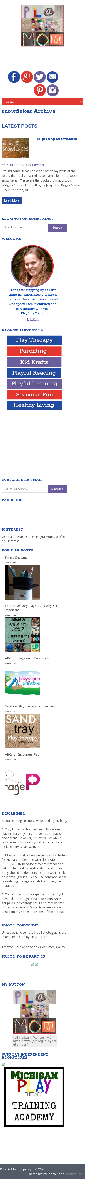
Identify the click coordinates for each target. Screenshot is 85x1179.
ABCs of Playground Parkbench (27, 658)
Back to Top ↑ (75, 1174)
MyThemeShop (53, 1174)
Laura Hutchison (35, 165)
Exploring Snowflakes (57, 139)
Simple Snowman (17, 557)
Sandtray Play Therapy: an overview (30, 706)
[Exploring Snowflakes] (15, 148)
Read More (12, 200)
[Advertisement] (43, 59)
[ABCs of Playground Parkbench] (22, 700)
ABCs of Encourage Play (22, 754)
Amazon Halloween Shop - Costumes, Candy (34, 947)
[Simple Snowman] (22, 600)
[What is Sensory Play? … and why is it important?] (22, 652)
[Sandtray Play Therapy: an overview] (22, 748)
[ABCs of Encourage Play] (22, 797)
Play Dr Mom (9, 1169)
